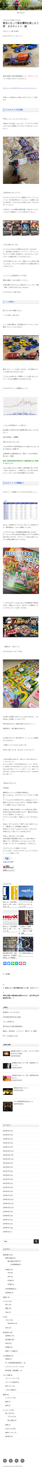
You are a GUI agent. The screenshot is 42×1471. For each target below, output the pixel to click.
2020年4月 (6, 1232)
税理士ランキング (9, 870)
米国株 (7, 1347)
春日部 (7, 1436)
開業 (6, 1308)
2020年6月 (6, 1224)
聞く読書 (10, 1420)
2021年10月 (7, 1159)
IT (3, 1317)
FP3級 (10, 1284)
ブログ (7, 1320)
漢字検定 (8, 1292)
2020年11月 (6, 1203)
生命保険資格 (9, 1289)
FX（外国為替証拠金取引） (14, 1363)
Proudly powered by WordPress (12, 1466)
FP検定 (7, 1269)
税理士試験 (9, 1258)
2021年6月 (6, 1175)
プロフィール (13, 1036)
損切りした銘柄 (10, 1351)
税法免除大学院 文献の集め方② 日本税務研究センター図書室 (10, 955)
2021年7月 (6, 1171)
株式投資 (6, 1332)
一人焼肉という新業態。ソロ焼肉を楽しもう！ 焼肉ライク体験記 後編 (25, 930)
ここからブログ (11, 3)
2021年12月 (7, 1151)
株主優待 (8, 974)
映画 (6, 1425)
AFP (9, 1276)
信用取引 (8, 1336)
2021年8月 (6, 1167)
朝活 (6, 1405)
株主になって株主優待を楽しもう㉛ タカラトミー (20, 88)
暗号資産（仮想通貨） (12, 1370)
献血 (6, 1401)
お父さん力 (9, 1428)
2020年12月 (7, 1199)
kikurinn (17, 20)
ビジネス (6, 1301)
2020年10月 (7, 1207)
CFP (9, 1273)
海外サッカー (9, 1432)
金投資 (7, 1359)
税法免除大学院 (13, 1261)
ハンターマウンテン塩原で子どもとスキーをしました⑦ (25, 904)
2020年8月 (6, 1215)
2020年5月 (6, 1228)
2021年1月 (6, 1195)
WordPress (11, 1323)
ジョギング (9, 1398)
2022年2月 (6, 1143)
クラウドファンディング (13, 1366)
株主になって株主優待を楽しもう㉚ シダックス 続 (10, 929)
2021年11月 (6, 1155)
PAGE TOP (39, 1425)
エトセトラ (6, 1410)
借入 (6, 1304)
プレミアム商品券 (11, 1382)
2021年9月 (6, 1163)
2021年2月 (6, 1191)
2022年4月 (6, 1135)
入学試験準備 (14, 1264)
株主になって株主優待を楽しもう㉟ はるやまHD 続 (10, 904)
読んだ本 (8, 1413)
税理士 (5, 1297)
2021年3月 (6, 1187)
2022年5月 (6, 1131)
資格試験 (6, 1255)
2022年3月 (6, 1139)
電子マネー (9, 1386)
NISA (7, 1343)
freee (6, 1312)
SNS (6, 1328)
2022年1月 (6, 1147)
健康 (4, 1394)
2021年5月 (6, 1179)
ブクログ (10, 1416)
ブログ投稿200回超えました (26, 954)
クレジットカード (11, 1378)
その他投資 (6, 1356)
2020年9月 (6, 1211)
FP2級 (10, 1280)
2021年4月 (6, 1183)
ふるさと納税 (9, 1390)
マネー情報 (6, 1375)
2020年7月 (6, 1220)
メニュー (22, 13)
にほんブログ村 (8, 861)
